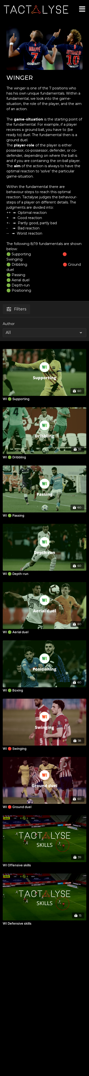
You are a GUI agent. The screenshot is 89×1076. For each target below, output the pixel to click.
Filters (20, 309)
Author (9, 324)
